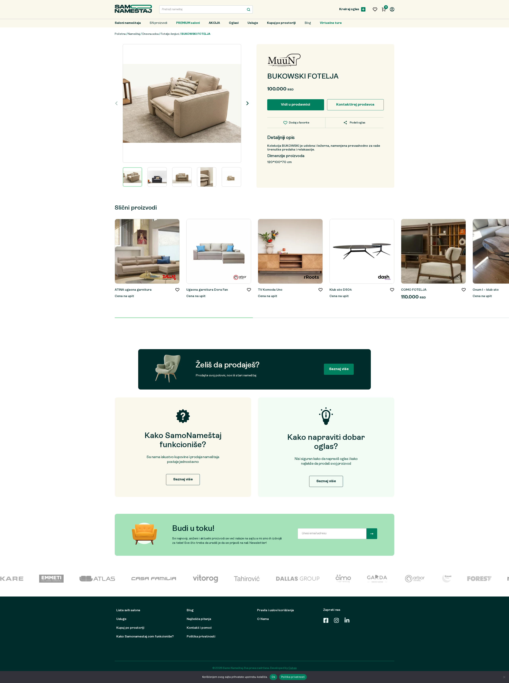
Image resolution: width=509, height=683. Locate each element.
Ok (273, 676)
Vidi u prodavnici (295, 105)
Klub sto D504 (340, 289)
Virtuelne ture (331, 23)
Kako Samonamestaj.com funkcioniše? (145, 636)
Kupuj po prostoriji (281, 23)
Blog (308, 23)
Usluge (253, 23)
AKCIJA (214, 23)
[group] (182, 103)
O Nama (263, 619)
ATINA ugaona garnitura (133, 289)
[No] (504, 677)
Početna (120, 34)
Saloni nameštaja (128, 23)
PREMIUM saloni (188, 23)
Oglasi (234, 23)
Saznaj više (339, 369)
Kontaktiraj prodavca (355, 105)
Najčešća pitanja (199, 619)
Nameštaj (134, 34)
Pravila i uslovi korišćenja (275, 610)
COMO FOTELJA (413, 289)
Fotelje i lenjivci (170, 34)
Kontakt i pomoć (199, 628)
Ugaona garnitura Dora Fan (207, 289)
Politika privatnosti (201, 636)
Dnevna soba (150, 34)
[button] (247, 103)
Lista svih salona (128, 610)
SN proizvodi (158, 23)
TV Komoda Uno (270, 289)
